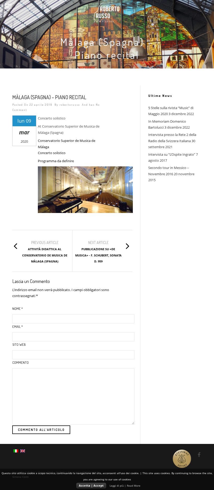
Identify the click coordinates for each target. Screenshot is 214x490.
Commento (20, 362)
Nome (17, 308)
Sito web (19, 344)
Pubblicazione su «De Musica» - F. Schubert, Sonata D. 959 (98, 255)
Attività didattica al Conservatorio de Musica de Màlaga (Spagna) (44, 255)
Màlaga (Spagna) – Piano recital (49, 97)
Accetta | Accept (91, 485)
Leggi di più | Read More (125, 485)
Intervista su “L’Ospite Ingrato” (171, 154)
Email (17, 326)
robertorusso (70, 104)
